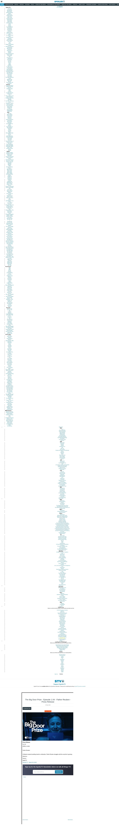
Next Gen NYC (62, 518)
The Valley (62, 531)
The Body (10, 233)
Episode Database (62, 615)
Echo (10, 90)
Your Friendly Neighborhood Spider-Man (9, 110)
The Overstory (9, 251)
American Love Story (62, 538)
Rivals (9, 133)
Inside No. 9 (9, 359)
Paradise (9, 128)
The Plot (9, 140)
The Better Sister (9, 385)
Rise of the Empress (9, 376)
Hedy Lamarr (9, 32)
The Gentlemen (10, 242)
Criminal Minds (10, 272)
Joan (62, 463)
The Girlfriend (9, 390)
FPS (62, 665)
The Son (62, 578)
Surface (9, 64)
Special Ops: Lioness (9, 293)
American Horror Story (62, 537)
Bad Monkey (9, 10)
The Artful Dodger (9, 137)
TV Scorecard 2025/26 (62, 637)
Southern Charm (62, 520)
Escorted (9, 349)
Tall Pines (10, 230)
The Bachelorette (62, 435)
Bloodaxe (9, 341)
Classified (10, 345)
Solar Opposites (9, 136)
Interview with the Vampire (62, 511)
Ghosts (62, 451)
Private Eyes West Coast (62, 465)
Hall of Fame (62, 617)
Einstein (62, 444)
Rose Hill (9, 378)
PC (62, 658)
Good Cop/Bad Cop (62, 462)
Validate (61, 674)
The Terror (62, 504)
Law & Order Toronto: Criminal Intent (62, 464)
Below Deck (62, 514)
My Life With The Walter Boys (9, 207)
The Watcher (9, 252)
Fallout (9, 353)
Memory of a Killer (62, 482)
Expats (9, 350)
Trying (9, 78)
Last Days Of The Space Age (9, 93)
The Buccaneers (9, 67)
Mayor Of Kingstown (10, 285)
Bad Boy (9, 163)
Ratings (62, 630)
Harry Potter (62, 559)
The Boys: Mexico (9, 386)
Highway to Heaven (62, 480)
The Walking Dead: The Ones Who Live (62, 507)
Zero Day (9, 265)
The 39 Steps (9, 231)
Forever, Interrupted (9, 186)
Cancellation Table (103, 4)
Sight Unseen (62, 467)
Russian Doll (9, 219)
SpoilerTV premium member (80, 686)
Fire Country (62, 449)
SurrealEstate (62, 604)
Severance (9, 55)
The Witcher (9, 253)
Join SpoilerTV (60, 7)
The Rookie (62, 438)
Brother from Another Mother (10, 15)
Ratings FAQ (62, 649)
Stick (10, 62)
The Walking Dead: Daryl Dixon (62, 505)
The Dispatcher (10, 69)
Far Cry (62, 540)
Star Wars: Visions (9, 103)
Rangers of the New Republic (9, 98)
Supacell (9, 227)
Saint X (9, 134)
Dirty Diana (9, 348)
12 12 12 (9, 8)
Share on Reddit (48, 711)
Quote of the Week (66, 4)
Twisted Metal (9, 330)
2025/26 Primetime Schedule (62, 610)
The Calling (9, 323)
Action (62, 663)
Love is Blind (9, 202)
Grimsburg (62, 479)
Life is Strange (9, 367)
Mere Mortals (9, 48)
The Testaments (9, 144)
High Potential (62, 432)
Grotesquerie (62, 543)
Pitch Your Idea (62, 626)
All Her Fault (9, 308)
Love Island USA (9, 314)
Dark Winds (62, 510)
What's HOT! (62, 639)
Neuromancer (9, 50)
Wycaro (9, 81)
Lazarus (9, 366)
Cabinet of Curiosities (10, 178)
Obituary (9, 125)
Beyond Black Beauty (9, 339)
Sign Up (56, 674)
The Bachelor (62, 434)
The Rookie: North (62, 439)
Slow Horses (9, 59)
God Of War (9, 356)
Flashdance (9, 278)
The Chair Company (62, 573)
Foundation (9, 27)
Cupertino (62, 443)
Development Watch (62, 614)
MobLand (9, 286)
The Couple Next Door (62, 600)
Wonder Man (9, 107)
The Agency (62, 588)
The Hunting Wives (9, 246)
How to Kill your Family (9, 194)
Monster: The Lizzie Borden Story (10, 205)
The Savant (9, 74)
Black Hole (9, 171)
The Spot (9, 143)
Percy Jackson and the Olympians (9, 96)
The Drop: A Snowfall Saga (62, 546)
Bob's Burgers (62, 476)
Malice (9, 368)
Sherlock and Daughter (62, 466)
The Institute (9, 422)
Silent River (9, 381)
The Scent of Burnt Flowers (62, 549)
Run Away (10, 217)
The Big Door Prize (27, 708)
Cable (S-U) (61, 585)
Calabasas (10, 179)
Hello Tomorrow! (9, 33)
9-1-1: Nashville (62, 430)
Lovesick (9, 203)
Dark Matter (9, 19)
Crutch (9, 273)
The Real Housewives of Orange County (62, 528)
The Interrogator (62, 484)
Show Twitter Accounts (62, 635)
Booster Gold (62, 554)
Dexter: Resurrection (62, 587)
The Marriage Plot (62, 548)
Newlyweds (62, 494)
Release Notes (62, 631)
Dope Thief (9, 21)
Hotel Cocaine (9, 418)
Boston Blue (62, 442)
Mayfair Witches (62, 512)
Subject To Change (62, 570)
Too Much (10, 258)
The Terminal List (9, 398)
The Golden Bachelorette (62, 437)
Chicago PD (62, 490)
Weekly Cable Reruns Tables (62, 646)
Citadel (9, 344)
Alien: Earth (9, 147)
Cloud (62, 656)
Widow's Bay (9, 79)
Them (9, 399)
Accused (62, 471)
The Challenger (10, 387)
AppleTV (25, 760)
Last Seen (10, 41)
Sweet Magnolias (9, 229)
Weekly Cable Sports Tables (62, 647)
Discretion (10, 274)
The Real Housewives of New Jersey (62, 526)
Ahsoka (9, 87)
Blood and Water (9, 174)
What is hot (82, 4)
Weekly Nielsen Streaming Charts (62, 645)
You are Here (62, 601)
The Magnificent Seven (9, 424)
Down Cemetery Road (9, 23)
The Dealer (9, 68)
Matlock (62, 453)
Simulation (62, 668)
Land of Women (9, 40)
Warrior (9, 306)
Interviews (62, 619)
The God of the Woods (10, 244)
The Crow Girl (9, 302)
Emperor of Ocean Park (9, 415)
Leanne (9, 199)
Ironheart (9, 91)
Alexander (10, 155)
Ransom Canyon (9, 216)
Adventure (62, 664)
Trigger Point (9, 259)
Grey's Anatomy (62, 431)
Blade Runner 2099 (9, 340)
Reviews (62, 633)
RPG (62, 667)
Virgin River (9, 261)
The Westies (9, 426)
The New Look (9, 72)
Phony (9, 129)
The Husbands (9, 70)
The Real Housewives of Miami (62, 525)
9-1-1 (62, 429)
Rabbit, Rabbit (9, 215)
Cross (9, 347)
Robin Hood (9, 421)
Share (24, 776)
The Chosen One (9, 234)
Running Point (9, 218)
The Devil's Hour (9, 388)
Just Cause (9, 361)
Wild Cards (62, 469)
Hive (9, 357)
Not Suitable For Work (9, 124)
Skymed (9, 291)
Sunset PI (62, 496)
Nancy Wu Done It (9, 370)
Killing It (9, 312)
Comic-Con (62, 612)
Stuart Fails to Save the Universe (62, 569)
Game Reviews (62, 655)
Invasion (9, 38)
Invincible (10, 360)
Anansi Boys (9, 336)
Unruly (62, 582)
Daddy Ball (9, 181)
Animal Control (62, 473)
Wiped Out (10, 332)
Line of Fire (62, 493)
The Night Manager (9, 394)
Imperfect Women (9, 37)
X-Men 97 (10, 108)
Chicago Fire (62, 488)
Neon (10, 209)
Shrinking (9, 58)
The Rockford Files (62, 497)
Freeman (9, 311)
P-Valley (62, 595)
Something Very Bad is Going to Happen (9, 224)
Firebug (9, 25)
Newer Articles (25, 819)
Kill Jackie (10, 363)
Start (2, 4)
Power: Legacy (62, 596)
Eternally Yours (62, 446)
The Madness (9, 249)
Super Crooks (9, 228)
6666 (10, 269)
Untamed (9, 260)
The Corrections (9, 236)
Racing (62, 666)
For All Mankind (9, 26)
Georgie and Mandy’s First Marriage (62, 450)
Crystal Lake (9, 309)
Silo (9, 56)
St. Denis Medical (62, 495)
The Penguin (62, 576)
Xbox (62, 662)
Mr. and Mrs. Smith (9, 369)
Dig (9, 310)
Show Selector (9, 4)
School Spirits (9, 290)
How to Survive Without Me (62, 561)
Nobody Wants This (9, 210)
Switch (62, 661)
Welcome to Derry (62, 584)
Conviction (10, 116)
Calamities (10, 342)
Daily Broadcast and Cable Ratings (62, 644)
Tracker (62, 458)
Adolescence (9, 154)
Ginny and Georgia (9, 187)
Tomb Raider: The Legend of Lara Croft (10, 257)
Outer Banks (9, 212)
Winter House (62, 533)
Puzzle (62, 670)
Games (61, 650)
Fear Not (9, 277)
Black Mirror (9, 172)
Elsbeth (62, 445)
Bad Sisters (9, 11)
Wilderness (9, 408)
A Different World (9, 153)
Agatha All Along (9, 86)
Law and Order (62, 491)
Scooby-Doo (9, 221)
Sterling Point (9, 382)
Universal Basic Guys (62, 486)
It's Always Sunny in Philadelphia (62, 544)
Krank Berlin (9, 39)
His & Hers (9, 189)
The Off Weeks (10, 73)
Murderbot (10, 49)
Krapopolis (62, 481)
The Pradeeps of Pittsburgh (9, 396)
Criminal (9, 346)
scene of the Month (41, 4)
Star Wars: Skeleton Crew (10, 101)
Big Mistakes (9, 168)
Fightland (62, 593)
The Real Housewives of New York (62, 527)
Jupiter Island (9, 196)
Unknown (9, 405)
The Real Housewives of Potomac (62, 529)
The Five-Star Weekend (9, 321)
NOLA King (9, 287)
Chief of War (9, 17)
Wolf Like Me (9, 333)
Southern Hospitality (62, 521)
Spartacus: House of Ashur (62, 598)
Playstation (62, 659)
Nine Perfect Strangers (9, 122)
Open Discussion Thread (62, 613)
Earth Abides (9, 413)
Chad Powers (9, 115)
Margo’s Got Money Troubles (9, 45)
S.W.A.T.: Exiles (62, 599)
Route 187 (10, 288)
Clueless (9, 271)
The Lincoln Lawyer (9, 248)
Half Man (62, 558)
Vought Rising (9, 406)
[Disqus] (48, 801)
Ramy (9, 131)
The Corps (10, 235)
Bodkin (9, 175)
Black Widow (9, 114)
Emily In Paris (9, 184)
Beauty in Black (9, 166)
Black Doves (9, 169)
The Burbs (10, 322)
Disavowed (9, 20)
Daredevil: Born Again (10, 89)
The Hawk (10, 245)
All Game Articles (62, 654)
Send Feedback (62, 634)
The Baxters (9, 384)
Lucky (9, 43)
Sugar (9, 63)
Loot (9, 42)
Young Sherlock (9, 409)
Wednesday (9, 262)
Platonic (9, 51)
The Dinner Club (9, 238)
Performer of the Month (53, 4)
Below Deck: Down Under (62, 515)
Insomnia (9, 279)
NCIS (62, 454)
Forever (9, 185)
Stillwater (9, 383)
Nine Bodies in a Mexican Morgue (9, 420)
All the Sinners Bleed (10, 158)
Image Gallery (62, 618)
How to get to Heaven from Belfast (9, 191)
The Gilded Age (62, 574)
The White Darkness (10, 77)
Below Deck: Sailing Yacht (62, 517)
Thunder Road (62, 508)
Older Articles (70, 819)
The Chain (62, 572)
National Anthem (62, 501)
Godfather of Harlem (10, 417)
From (10, 416)
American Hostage (9, 412)
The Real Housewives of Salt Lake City (62, 530)
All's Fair (9, 113)
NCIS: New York (62, 455)
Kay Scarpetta (9, 362)
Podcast (62, 627)
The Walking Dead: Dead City (62, 506)
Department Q (9, 182)
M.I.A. (9, 315)
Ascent (9, 270)
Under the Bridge (9, 145)
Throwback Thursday (62, 636)
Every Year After (9, 352)
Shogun (9, 150)
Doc (62, 477)
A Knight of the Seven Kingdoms (62, 552)
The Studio (9, 76)
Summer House (62, 519)
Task (62, 571)
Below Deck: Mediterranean (62, 516)
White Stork (9, 263)
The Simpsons (62, 485)
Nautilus (62, 502)
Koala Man (9, 120)
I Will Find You (9, 195)
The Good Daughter (9, 326)
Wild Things (9, 80)
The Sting (10, 75)
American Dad (62, 472)
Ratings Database (62, 648)
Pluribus (9, 52)
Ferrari (9, 24)
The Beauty (62, 545)
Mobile (62, 657)
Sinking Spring (9, 57)
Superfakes (9, 317)
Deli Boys (10, 117)
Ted (9, 318)
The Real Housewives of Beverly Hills (62, 524)
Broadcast (61, 427)
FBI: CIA (62, 448)
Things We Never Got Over (9, 403)
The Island (10, 138)
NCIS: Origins (62, 456)
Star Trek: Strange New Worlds (9, 297)
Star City (9, 61)
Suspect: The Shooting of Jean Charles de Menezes (9, 300)
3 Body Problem (9, 152)
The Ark (62, 605)
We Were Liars (10, 407)
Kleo (9, 198)
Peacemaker (62, 567)
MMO (62, 671)
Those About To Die (9, 329)
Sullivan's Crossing (62, 468)
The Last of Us (62, 575)
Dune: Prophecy (62, 556)
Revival (62, 603)
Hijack (9, 34)
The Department (62, 589)
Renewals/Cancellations (62, 632)
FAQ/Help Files (62, 616)
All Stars (9, 335)
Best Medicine (62, 475)
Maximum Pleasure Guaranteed (9, 47)
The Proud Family (9, 105)
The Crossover (10, 104)
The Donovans (62, 590)
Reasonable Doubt (9, 132)
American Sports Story (62, 539)
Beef (10, 165)
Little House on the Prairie (9, 201)
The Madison (9, 303)
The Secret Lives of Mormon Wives (9, 142)
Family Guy (62, 478)
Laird (10, 280)
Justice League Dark (62, 563)
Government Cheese (9, 31)
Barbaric (9, 164)
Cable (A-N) (61, 498)
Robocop (9, 377)
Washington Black (9, 146)
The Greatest (9, 391)
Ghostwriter (9, 29)
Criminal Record (9, 18)
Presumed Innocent (9, 53)
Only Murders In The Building (9, 127)
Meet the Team (62, 622)
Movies (16, 4)
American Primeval (9, 159)
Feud (62, 542)
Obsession (9, 372)
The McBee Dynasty (62, 522)
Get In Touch (59, 6)
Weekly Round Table (62, 638)
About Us (62, 611)
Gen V (9, 355)
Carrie (9, 343)
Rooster (62, 568)
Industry (62, 562)
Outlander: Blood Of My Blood (62, 594)
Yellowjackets (62, 591)
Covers (9, 180)
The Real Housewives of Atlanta (62, 523)
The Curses (9, 237)
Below (9, 167)
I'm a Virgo (9, 358)
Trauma (9, 304)
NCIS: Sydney (62, 457)
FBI (62, 447)
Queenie (9, 130)
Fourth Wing (9, 354)
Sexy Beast (9, 289)
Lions (62, 566)
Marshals (62, 452)
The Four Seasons (9, 240)
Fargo (62, 541)
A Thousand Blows (9, 85)
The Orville (9, 139)
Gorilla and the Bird (62, 557)
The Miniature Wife (9, 327)
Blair (62, 553)
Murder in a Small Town (62, 483)
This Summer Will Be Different (9, 255)
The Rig (9, 397)
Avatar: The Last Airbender (9, 162)
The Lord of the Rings (10, 393)
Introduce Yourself (62, 621)
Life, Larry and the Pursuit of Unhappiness (62, 565)
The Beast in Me (9, 232)
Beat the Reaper (9, 12)
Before (9, 13)
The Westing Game (62, 579)
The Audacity (62, 503)
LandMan (9, 281)
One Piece (10, 211)
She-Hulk (9, 99)
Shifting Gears (62, 433)
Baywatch (62, 474)
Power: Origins (62, 597)
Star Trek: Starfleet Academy (9, 295)
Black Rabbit (9, 173)
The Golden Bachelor (62, 436)
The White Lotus (62, 580)
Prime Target (9, 54)
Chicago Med (62, 489)
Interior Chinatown (9, 119)
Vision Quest (9, 106)
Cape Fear (10, 16)
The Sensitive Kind (62, 550)
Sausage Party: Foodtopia (9, 380)
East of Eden (9, 183)
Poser (9, 213)
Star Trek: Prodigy (9, 226)
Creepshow (62, 500)
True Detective (62, 581)
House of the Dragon (62, 560)
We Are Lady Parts (9, 331)
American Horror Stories (9, 149)
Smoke (9, 60)
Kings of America (9, 197)
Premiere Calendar (62, 628)
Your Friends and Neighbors (9, 83)
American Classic (9, 411)
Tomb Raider (9, 404)
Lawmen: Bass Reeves (10, 283)
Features (61, 606)
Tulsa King (9, 305)
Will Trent (62, 440)
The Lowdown (62, 547)
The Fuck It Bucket (9, 241)
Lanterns (62, 564)
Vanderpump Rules (62, 532)
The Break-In (9, 319)
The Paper (10, 328)
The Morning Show (9, 71)
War (62, 583)
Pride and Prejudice (9, 214)
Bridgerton (10, 176)
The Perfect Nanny (62, 577)
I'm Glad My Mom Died (9, 36)
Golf (9, 188)
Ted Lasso (10, 66)
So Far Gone (9, 222)
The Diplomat (9, 239)
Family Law (62, 461)
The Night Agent (9, 250)
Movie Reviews (62, 623)
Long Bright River (9, 313)
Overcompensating (9, 373)
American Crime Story (62, 536)
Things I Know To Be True (9, 401)
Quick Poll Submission (62, 629)
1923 (10, 267)
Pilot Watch (62, 625)
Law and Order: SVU (62, 492)
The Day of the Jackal (10, 325)
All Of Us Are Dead (9, 156)
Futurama (10, 118)
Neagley (9, 371)
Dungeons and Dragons (9, 276)
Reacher (9, 374)
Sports (62, 669)
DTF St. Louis (62, 555)
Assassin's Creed (9, 160)
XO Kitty (9, 264)
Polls (32, 4)
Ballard (9, 337)
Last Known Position (9, 365)
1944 (10, 268)
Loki (9, 94)
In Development (62, 620)
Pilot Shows (62, 624)
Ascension (10, 9)
